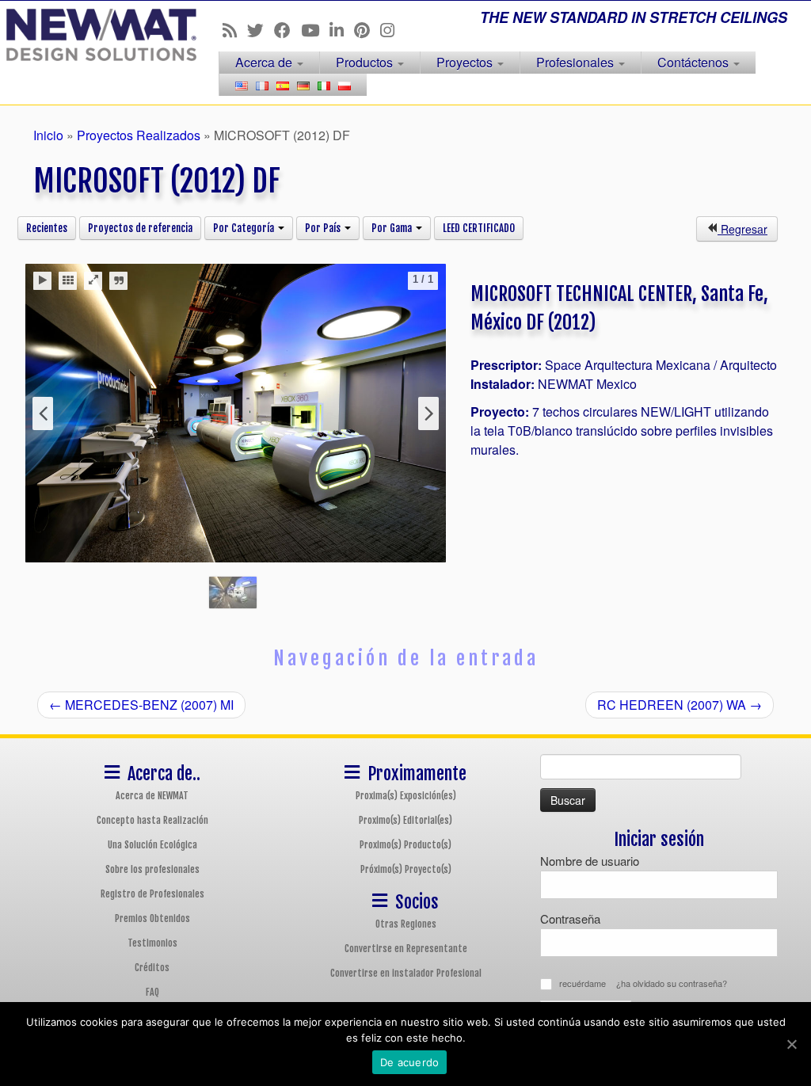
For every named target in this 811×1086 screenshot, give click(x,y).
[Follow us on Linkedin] (341, 29)
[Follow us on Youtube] (315, 29)
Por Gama (392, 228)
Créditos (152, 968)
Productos (366, 62)
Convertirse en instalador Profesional (406, 973)
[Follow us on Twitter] (260, 29)
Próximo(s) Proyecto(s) (405, 869)
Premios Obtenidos (152, 918)
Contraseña (570, 918)
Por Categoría (244, 228)
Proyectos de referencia (140, 228)
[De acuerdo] (791, 1044)
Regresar (742, 229)
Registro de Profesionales (152, 894)
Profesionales (576, 62)
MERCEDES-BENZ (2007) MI (141, 704)
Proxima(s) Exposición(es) (406, 796)
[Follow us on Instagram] (392, 29)
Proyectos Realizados (138, 135)
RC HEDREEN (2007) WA (679, 704)
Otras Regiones (405, 924)
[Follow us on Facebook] (287, 29)
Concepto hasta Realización (152, 820)
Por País (324, 228)
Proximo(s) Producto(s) (405, 845)
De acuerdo (410, 1062)
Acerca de (265, 62)
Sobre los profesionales (152, 869)
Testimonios (152, 943)
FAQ (152, 992)
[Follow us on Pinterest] (367, 29)
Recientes (46, 228)
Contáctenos (694, 62)
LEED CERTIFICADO (479, 228)
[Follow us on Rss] (235, 29)
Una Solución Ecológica (152, 845)
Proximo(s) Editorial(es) (405, 820)
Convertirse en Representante (406, 949)
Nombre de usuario (589, 860)
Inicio (48, 135)
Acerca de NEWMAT (152, 796)
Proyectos (466, 62)
